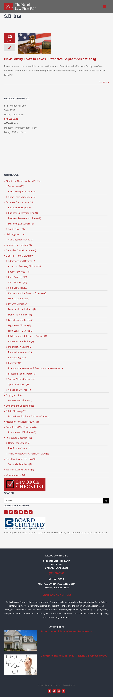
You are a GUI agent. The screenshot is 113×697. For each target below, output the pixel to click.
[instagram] (16, 512)
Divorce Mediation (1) (19, 304)
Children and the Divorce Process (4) (27, 293)
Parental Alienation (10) (20, 352)
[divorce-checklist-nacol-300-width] (24, 478)
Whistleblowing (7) (15, 475)
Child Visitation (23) (18, 288)
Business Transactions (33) (19, 202)
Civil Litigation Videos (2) (20, 239)
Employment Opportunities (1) (21, 406)
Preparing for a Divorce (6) (22, 373)
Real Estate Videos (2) (19, 448)
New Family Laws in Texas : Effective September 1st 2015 (50, 59)
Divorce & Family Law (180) (19, 255)
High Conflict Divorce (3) (20, 331)
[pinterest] (31, 512)
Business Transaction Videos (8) (24, 218)
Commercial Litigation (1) (19, 245)
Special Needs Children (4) (21, 379)
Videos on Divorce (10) (19, 390)
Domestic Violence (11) (20, 314)
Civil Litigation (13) (15, 234)
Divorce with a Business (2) (22, 309)
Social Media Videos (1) (20, 464)
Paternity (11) (15, 363)
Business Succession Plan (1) (23, 213)
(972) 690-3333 (56, 573)
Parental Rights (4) (17, 357)
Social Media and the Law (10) (21, 459)
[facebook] (6, 512)
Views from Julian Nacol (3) (22, 191)
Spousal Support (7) (18, 384)
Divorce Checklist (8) (18, 298)
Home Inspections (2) (19, 443)
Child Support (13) (17, 282)
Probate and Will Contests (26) (21, 427)
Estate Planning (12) (16, 411)
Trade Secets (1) (16, 229)
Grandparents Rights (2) (20, 320)
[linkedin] (26, 512)
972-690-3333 (11, 118)
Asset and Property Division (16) (24, 266)
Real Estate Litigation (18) (19, 437)
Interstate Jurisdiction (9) (21, 341)
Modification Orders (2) (20, 347)
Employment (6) (14, 395)
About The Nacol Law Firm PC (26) (23, 181)
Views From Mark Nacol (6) (22, 197)
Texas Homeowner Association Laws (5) (28, 453)
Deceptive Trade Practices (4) (21, 250)
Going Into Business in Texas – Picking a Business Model (74, 655)
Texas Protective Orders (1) (20, 469)
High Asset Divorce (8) (19, 325)
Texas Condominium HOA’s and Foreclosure (66, 631)
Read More (103, 82)
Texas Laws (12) (16, 186)
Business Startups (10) (19, 207)
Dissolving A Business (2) (21, 223)
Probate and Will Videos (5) (22, 432)
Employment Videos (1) (20, 400)
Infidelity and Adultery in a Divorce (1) (27, 336)
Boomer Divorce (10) (18, 271)
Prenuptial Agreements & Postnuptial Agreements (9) (35, 368)
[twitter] (11, 512)
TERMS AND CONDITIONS (56, 594)
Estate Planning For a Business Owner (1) (29, 416)
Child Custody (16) (17, 277)
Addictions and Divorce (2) (21, 261)
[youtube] (21, 512)
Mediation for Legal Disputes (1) (22, 421)
